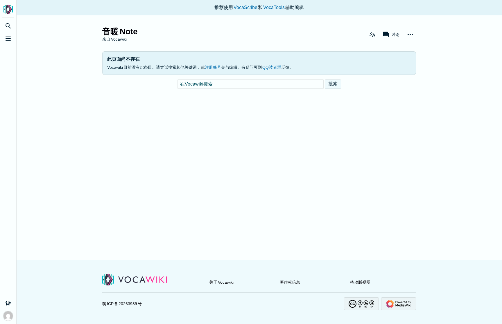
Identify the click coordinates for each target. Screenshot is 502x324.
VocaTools (274, 7)
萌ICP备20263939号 (122, 303)
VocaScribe (246, 7)
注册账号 (213, 67)
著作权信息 (290, 282)
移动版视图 (360, 282)
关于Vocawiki (221, 282)
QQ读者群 (272, 67)
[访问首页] (8, 9)
